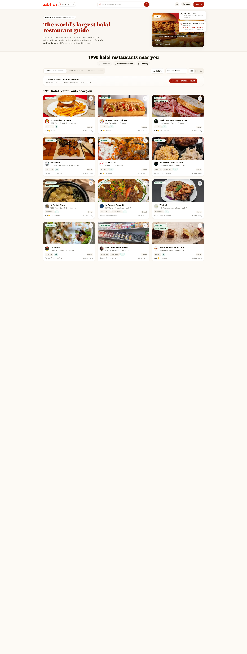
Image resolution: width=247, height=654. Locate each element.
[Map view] (201, 71)
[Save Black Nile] (91, 141)
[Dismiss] (200, 79)
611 (95, 71)
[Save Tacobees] (91, 226)
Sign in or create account (183, 81)
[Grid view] (191, 71)
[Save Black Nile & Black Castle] (200, 141)
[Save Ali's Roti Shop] (91, 183)
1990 (55, 71)
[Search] (146, 4)
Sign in (199, 4)
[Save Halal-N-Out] (145, 141)
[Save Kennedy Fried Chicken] (145, 98)
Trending (144, 64)
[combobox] (122, 4)
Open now (106, 64)
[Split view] (196, 71)
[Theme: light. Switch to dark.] (177, 4)
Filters (159, 71)
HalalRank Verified (125, 64)
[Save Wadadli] (200, 183)
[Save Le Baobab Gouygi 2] (145, 183)
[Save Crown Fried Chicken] (91, 98)
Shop (188, 4)
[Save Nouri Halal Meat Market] (145, 226)
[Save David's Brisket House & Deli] (200, 98)
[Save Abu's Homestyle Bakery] (200, 226)
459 (76, 71)
